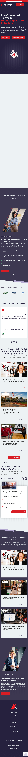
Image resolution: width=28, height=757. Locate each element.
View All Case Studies (14, 457)
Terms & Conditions (14, 751)
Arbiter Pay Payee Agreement (14, 745)
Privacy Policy (14, 743)
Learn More (5, 271)
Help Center (14, 712)
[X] (11, 732)
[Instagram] (15, 732)
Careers (14, 722)
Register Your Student (18, 37)
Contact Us (14, 715)
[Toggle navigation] (26, 4)
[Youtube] (13, 732)
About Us (14, 719)
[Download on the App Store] (10, 727)
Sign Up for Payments (14, 753)
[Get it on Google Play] (17, 727)
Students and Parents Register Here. (14, 1)
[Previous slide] (12, 342)
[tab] (13, 274)
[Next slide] (15, 342)
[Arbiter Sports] (6, 5)
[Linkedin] (17, 732)
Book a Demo (5, 37)
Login (20, 4)
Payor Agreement (14, 748)
